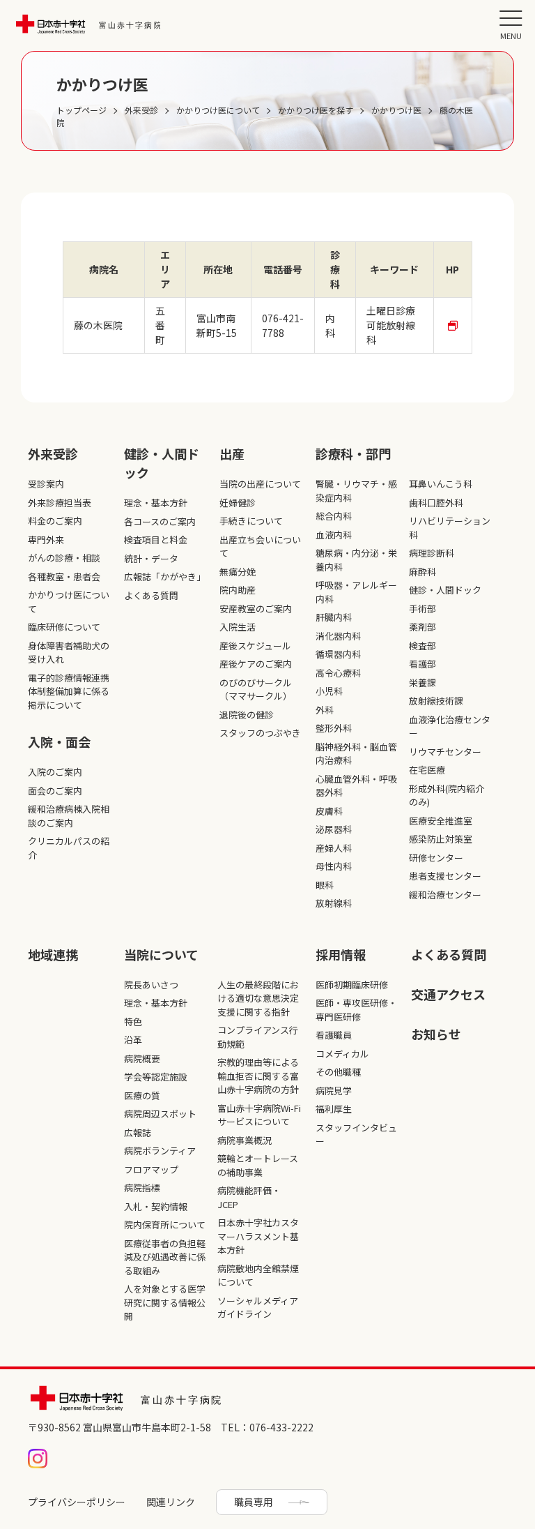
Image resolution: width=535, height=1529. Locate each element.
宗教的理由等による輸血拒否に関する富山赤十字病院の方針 (258, 1075)
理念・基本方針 (155, 502)
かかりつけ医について (68, 601)
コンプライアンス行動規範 (257, 1036)
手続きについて (251, 520)
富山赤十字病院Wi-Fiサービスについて (259, 1115)
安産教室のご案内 (255, 608)
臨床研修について (64, 626)
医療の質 (142, 1095)
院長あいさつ (151, 984)
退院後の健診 (246, 714)
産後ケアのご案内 (255, 663)
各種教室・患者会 (64, 576)
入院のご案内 (55, 771)
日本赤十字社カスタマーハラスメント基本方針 (258, 1236)
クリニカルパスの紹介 (68, 847)
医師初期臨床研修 (352, 984)
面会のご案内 (55, 790)
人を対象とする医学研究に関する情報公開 (165, 1302)
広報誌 (137, 1132)
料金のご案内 (55, 520)
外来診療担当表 (59, 502)
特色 (133, 1021)
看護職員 (334, 1034)
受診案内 (46, 483)
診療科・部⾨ (353, 453)
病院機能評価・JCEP (249, 1197)
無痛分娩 (237, 571)
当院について (161, 954)
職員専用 (253, 1502)
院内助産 (237, 589)
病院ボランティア (160, 1150)
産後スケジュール (255, 645)
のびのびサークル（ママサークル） (255, 689)
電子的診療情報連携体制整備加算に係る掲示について (68, 691)
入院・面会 (59, 741)
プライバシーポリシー (76, 1502)
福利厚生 (334, 1108)
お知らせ (436, 1034)
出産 (232, 453)
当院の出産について (260, 483)
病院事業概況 (244, 1140)
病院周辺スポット (160, 1113)
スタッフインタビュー (356, 1134)
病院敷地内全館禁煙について (258, 1275)
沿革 (133, 1039)
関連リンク (170, 1502)
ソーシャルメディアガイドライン (257, 1307)
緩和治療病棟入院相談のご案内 (68, 815)
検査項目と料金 (155, 539)
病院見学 (334, 1090)
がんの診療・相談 (64, 557)
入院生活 (237, 626)
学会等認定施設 (155, 1076)
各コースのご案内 (160, 521)
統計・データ (151, 558)
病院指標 (142, 1187)
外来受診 (53, 453)
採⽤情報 (341, 954)
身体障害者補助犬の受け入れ (68, 652)
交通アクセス (448, 994)
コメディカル (342, 1053)
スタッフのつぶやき (260, 732)
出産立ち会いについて (260, 546)
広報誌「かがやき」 (165, 576)
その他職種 (338, 1071)
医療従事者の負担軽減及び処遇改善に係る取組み (165, 1257)
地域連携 (53, 954)
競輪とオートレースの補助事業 (257, 1165)
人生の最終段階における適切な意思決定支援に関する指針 (258, 998)
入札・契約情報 (155, 1206)
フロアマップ (151, 1169)
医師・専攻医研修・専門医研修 (356, 1009)
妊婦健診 (237, 502)
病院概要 (142, 1058)
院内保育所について (165, 1224)
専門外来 (46, 539)
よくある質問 (151, 595)
